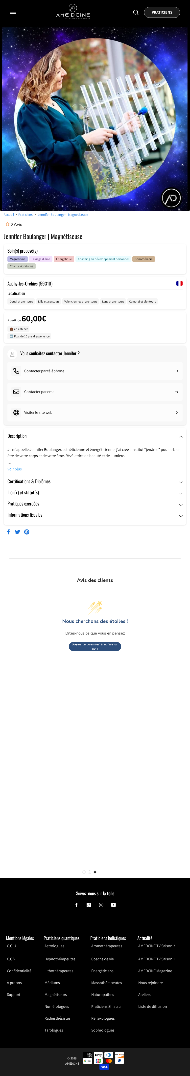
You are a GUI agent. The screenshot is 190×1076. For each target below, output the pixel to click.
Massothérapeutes (106, 982)
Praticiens (162, 12)
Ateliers (144, 994)
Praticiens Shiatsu (106, 1006)
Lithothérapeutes (59, 970)
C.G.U (11, 946)
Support (13, 994)
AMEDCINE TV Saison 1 (156, 959)
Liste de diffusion (152, 1006)
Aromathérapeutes (106, 946)
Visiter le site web (38, 412)
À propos (14, 982)
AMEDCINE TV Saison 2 (156, 946)
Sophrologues (103, 1030)
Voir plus (14, 469)
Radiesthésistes (58, 1018)
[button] (95, 872)
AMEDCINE (72, 1063)
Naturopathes (102, 994)
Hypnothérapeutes (60, 959)
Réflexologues (103, 1018)
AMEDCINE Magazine (155, 970)
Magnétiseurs (56, 994)
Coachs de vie (102, 959)
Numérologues (57, 1006)
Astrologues (54, 946)
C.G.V (11, 959)
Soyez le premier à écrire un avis (95, 646)
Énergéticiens (102, 970)
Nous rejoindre (150, 982)
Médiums (52, 982)
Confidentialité (19, 970)
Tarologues (54, 1030)
